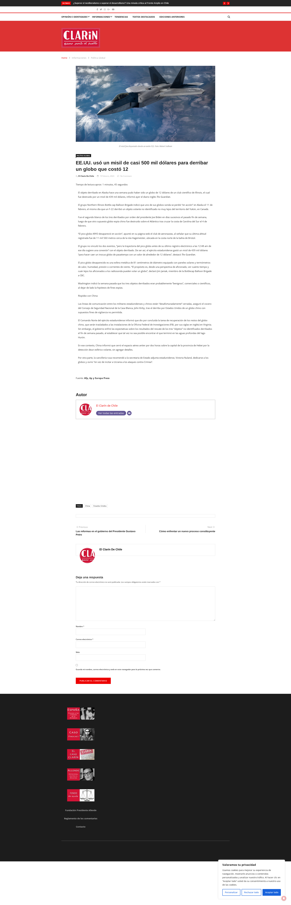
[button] (224, 3)
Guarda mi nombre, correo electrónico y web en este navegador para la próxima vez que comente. (118, 669)
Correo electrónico (84, 639)
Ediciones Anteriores (172, 16)
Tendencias (121, 16)
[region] (251, 879)
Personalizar (231, 892)
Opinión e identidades (74, 16)
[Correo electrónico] (129, 413)
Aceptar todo (271, 892)
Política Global (98, 57)
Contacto (80, 826)
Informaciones (101, 16)
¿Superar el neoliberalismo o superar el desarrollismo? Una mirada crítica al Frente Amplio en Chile (121, 3)
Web (78, 652)
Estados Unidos (100, 506)
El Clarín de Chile (86, 176)
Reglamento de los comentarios (80, 818)
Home (64, 57)
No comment (126, 176)
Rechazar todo (251, 892)
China (87, 506)
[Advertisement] (145, 461)
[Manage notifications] (283, 898)
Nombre (80, 626)
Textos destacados (143, 16)
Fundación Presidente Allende (80, 810)
